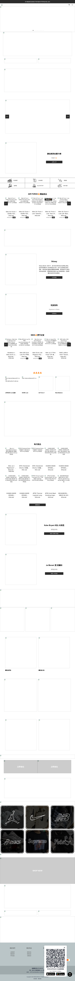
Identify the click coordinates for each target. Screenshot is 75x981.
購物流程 (29, 954)
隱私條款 (39, 978)
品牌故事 (12, 952)
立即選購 (54, 277)
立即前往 (54, 313)
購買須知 (29, 952)
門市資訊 (12, 955)
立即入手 (54, 162)
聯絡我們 (12, 954)
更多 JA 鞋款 (54, 573)
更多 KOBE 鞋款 (54, 533)
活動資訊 (29, 955)
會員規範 (35, 978)
